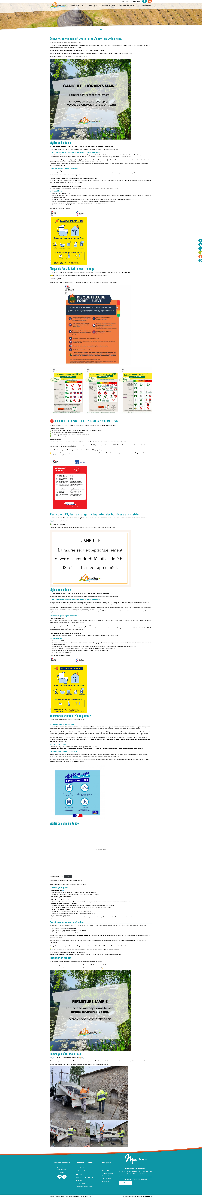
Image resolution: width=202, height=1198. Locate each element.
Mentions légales (55, 1196)
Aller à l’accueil (126, 1)
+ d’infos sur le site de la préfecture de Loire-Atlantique (66, 880)
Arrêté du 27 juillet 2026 (57, 279)
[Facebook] (64, 1177)
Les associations (107, 1178)
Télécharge (68, 876)
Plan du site (80, 1196)
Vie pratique (105, 1170)
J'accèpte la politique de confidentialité (137, 1179)
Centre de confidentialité (68, 1196)
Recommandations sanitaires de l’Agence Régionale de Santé (68, 884)
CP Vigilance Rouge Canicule (56, 876)
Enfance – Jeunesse (107, 1173)
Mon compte (105, 1181)
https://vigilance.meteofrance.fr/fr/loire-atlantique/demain (101, 149)
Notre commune (107, 1168)
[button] (51, 391)
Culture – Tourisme (107, 1176)
